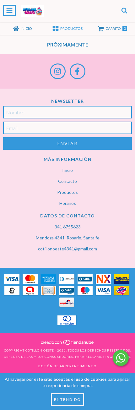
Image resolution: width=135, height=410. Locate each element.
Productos (67, 192)
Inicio (67, 170)
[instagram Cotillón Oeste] (58, 71)
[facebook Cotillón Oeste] (77, 71)
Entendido (67, 399)
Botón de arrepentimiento (67, 366)
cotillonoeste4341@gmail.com (67, 248)
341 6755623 (68, 226)
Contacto (67, 181)
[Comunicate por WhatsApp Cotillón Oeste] (121, 358)
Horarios (67, 203)
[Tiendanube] (67, 344)
